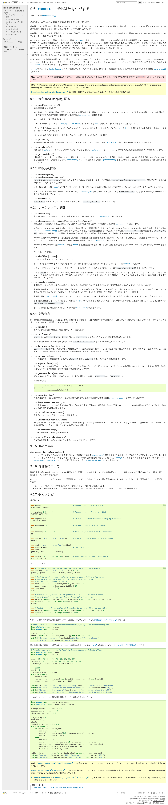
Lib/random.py (48, 16)
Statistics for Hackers (45, 763)
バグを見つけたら (158, 801)
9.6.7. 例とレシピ (12, 34)
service (69, 787)
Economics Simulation (40, 770)
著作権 (137, 797)
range (75, 787)
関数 (39, 787)
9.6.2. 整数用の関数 (13, 19)
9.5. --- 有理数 (13, 42)
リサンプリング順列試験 (124, 645)
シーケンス (46, 787)
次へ (149, 2)
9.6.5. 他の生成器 (12, 29)
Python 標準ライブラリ (38, 2)
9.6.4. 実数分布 (11, 27)
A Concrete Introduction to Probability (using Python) (52, 777)
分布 (52, 787)
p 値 (92, 645)
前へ (144, 2)
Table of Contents (11, 8)
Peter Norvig (57, 770)
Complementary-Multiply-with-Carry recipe (48, 92)
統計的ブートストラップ (104, 620)
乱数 (56, 787)
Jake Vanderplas (64, 763)
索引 (163, 2)
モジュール (156, 2)
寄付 (161, 799)
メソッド (82, 787)
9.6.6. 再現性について (13, 32)
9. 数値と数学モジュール (57, 2)
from (60, 787)
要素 (64, 787)
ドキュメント (23, 2)
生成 (35, 787)
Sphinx (140, 803)
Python (7, 2)
